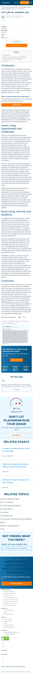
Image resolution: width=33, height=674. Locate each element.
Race (2, 522)
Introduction (6, 55)
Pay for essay (8, 595)
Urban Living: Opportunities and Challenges (14, 57)
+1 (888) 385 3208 (9, 634)
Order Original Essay (17, 45)
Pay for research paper (10, 599)
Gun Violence (7, 502)
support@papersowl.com (11, 632)
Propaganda (6, 515)
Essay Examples (9, 7)
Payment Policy (8, 625)
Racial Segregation (9, 525)
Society (29, 7)
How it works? (8, 619)
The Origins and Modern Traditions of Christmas (14, 321)
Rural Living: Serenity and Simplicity (12, 59)
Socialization (6, 509)
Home (2, 7)
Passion (4, 512)
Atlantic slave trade (9, 499)
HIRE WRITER (16, 435)
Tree (2, 529)
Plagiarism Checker (10, 593)
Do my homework (9, 591)
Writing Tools (8, 614)
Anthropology (22, 7)
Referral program (9, 627)
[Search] (3, 548)
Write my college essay (11, 601)
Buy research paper (10, 605)
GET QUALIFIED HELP (16, 583)
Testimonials (8, 621)
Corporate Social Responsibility (15, 519)
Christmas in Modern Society (9, 323)
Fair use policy (26, 671)
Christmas (8, 8)
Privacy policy (5, 671)
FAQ (5, 623)
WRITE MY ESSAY (16, 360)
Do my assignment (9, 597)
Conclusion (5, 60)
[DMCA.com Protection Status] (5, 638)
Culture (3, 8)
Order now (25, 2)
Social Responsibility (10, 505)
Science (16, 7)
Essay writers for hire (10, 603)
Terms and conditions (15, 671)
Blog (5, 612)
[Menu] (16, 380)
